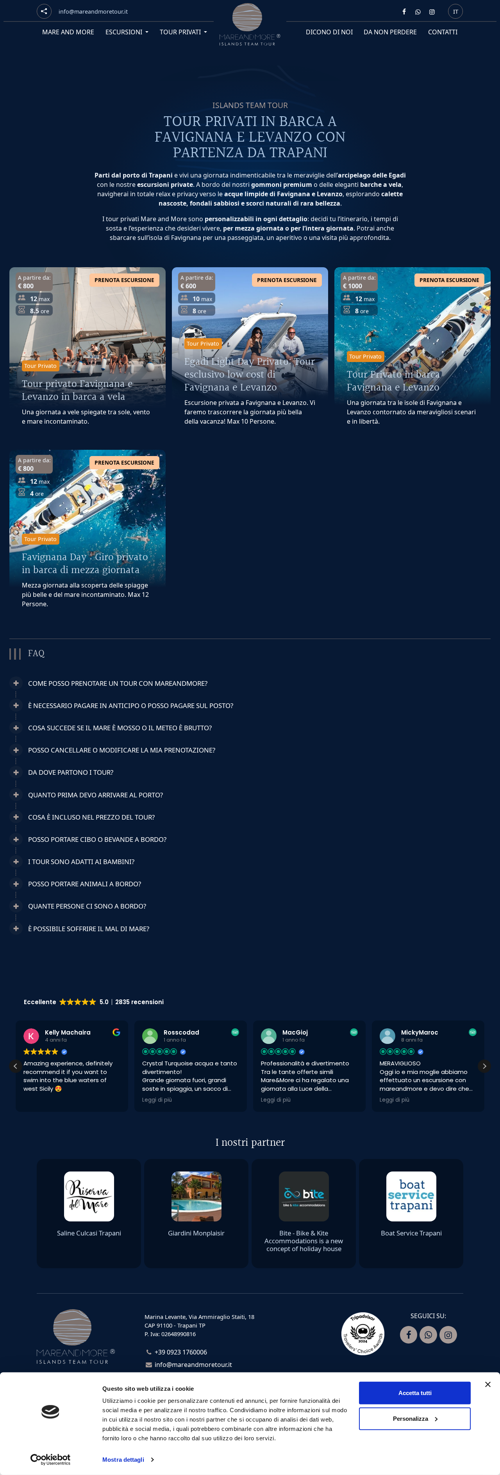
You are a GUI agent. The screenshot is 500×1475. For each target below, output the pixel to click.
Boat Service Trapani (411, 1232)
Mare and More (68, 32)
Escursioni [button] (124, 32)
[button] (189, 683)
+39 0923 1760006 (181, 1352)
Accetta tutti (415, 1393)
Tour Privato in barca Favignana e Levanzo (393, 381)
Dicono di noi (329, 32)
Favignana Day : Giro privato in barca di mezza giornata (85, 564)
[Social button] (44, 11)
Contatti (443, 32)
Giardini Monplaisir (196, 1232)
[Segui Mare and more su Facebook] (404, 11)
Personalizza (410, 1418)
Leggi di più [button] (157, 1100)
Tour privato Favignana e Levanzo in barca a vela (77, 390)
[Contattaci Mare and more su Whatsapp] (418, 11)
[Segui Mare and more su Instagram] (432, 11)
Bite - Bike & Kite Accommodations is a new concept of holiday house (303, 1240)
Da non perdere (390, 32)
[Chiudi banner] (488, 1384)
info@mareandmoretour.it (193, 1364)
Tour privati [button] (181, 32)
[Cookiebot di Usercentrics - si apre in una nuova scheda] (50, 1460)
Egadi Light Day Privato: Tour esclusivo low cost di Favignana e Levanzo (249, 374)
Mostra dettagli (123, 1459)
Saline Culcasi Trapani (89, 1232)
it (455, 11)
